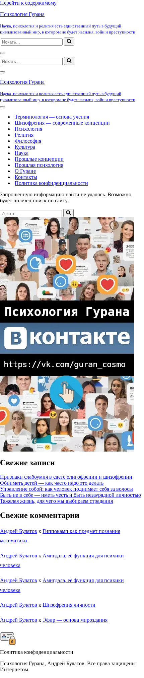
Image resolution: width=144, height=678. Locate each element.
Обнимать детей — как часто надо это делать (51, 483)
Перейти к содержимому (28, 3)
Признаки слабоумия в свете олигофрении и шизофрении (66, 477)
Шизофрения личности (69, 605)
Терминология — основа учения (52, 117)
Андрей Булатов (18, 531)
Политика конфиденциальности (51, 183)
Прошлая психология (39, 165)
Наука (21, 153)
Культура (25, 147)
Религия (24, 135)
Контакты (26, 177)
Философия (28, 141)
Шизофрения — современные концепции (62, 123)
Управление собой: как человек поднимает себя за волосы (66, 489)
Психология (28, 129)
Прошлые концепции (39, 159)
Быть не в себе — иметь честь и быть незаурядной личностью (70, 495)
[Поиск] (69, 42)
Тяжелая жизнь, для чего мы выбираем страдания (56, 501)
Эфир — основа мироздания (75, 620)
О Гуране (25, 171)
